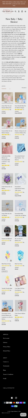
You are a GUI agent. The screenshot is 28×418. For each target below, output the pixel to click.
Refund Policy (6, 351)
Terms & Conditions (8, 374)
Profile (4, 379)
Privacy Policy (6, 347)
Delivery (5, 342)
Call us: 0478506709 (8, 388)
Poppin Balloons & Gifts (16, 411)
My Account (6, 338)
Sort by (3, 86)
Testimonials (6, 366)
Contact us (6, 362)
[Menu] (25, 11)
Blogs (4, 370)
